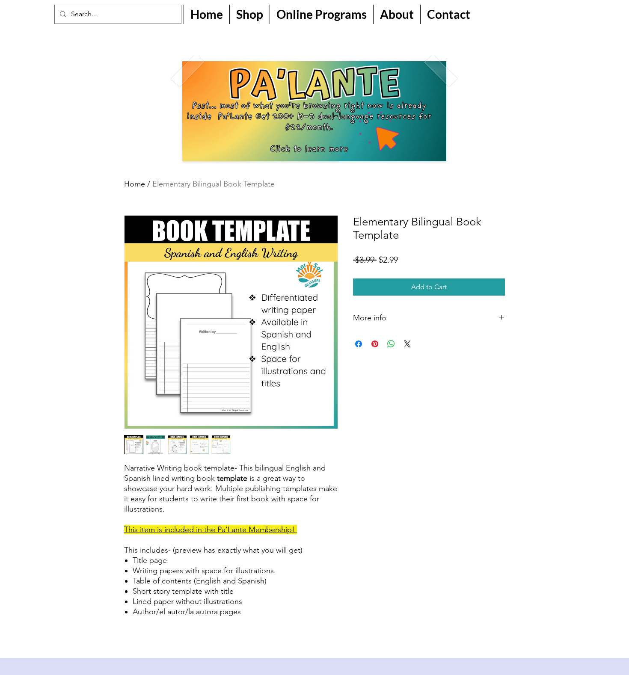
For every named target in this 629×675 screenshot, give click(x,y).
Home (134, 184)
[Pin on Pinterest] (375, 344)
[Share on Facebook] (358, 344)
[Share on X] (407, 344)
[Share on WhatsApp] (391, 344)
